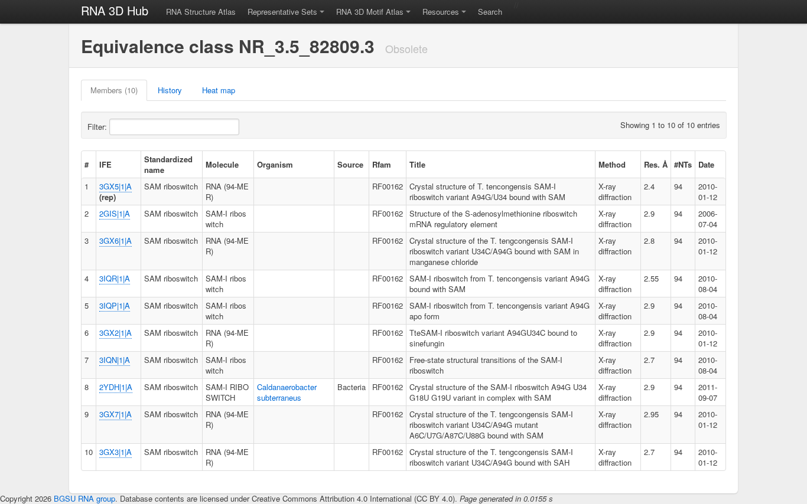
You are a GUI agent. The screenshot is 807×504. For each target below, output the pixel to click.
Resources (440, 11)
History (170, 90)
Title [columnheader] (417, 164)
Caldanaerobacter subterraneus (287, 392)
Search (490, 11)
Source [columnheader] (350, 164)
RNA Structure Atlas (201, 11)
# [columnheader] (86, 164)
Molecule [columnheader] (222, 164)
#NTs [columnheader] (683, 164)
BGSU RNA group (84, 498)
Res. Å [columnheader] (656, 164)
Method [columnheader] (612, 164)
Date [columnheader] (706, 164)
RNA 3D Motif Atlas (369, 11)
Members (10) (114, 90)
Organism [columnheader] (275, 164)
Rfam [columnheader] (381, 164)
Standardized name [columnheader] (168, 164)
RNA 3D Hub (114, 10)
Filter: (98, 126)
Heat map (218, 90)
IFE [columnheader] (105, 164)
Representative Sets (282, 11)
